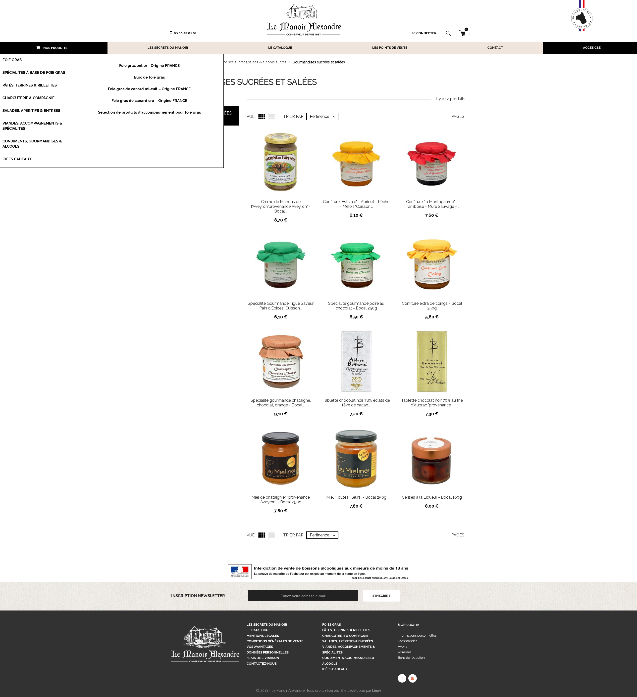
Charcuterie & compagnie (345, 636)
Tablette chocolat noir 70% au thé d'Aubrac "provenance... (432, 402)
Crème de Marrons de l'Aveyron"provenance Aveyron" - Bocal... (281, 206)
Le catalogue (280, 47)
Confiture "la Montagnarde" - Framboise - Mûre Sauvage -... (432, 204)
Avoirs (402, 646)
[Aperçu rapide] (295, 172)
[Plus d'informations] (305, 172)
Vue (251, 535)
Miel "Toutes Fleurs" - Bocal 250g (356, 497)
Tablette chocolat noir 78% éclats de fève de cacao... (356, 402)
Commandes (407, 641)
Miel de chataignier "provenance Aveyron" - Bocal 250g (281, 499)
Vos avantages (260, 647)
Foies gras (331, 624)
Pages (457, 535)
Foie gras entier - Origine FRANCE (149, 65)
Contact (495, 47)
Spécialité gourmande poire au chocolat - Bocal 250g (356, 305)
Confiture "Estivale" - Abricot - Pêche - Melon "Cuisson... (356, 204)
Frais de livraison (263, 658)
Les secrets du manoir (168, 47)
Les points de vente (389, 47)
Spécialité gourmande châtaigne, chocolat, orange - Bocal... (281, 402)
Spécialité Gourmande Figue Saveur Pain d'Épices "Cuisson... (281, 305)
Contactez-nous (262, 663)
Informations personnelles (417, 635)
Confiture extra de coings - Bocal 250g (432, 305)
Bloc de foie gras (149, 77)
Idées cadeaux (335, 669)
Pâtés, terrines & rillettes (346, 630)
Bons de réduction (411, 657)
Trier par (293, 535)
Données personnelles (268, 652)
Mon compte (408, 625)
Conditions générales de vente (275, 641)
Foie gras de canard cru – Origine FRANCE (149, 100)
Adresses (404, 652)
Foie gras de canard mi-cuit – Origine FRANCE (149, 89)
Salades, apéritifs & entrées (347, 641)
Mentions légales (263, 636)
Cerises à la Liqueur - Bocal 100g (432, 497)
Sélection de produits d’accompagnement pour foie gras (149, 112)
